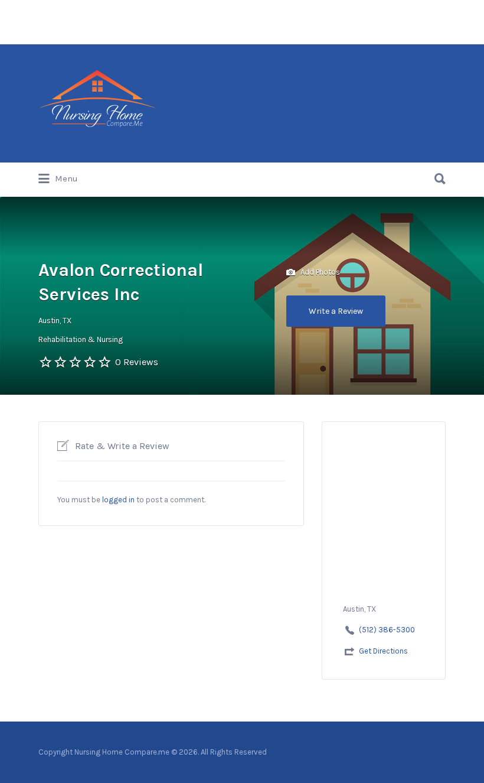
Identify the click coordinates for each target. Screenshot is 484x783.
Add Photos (319, 271)
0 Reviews (136, 362)
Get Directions (383, 650)
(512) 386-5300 (387, 629)
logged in (118, 499)
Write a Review (336, 311)
